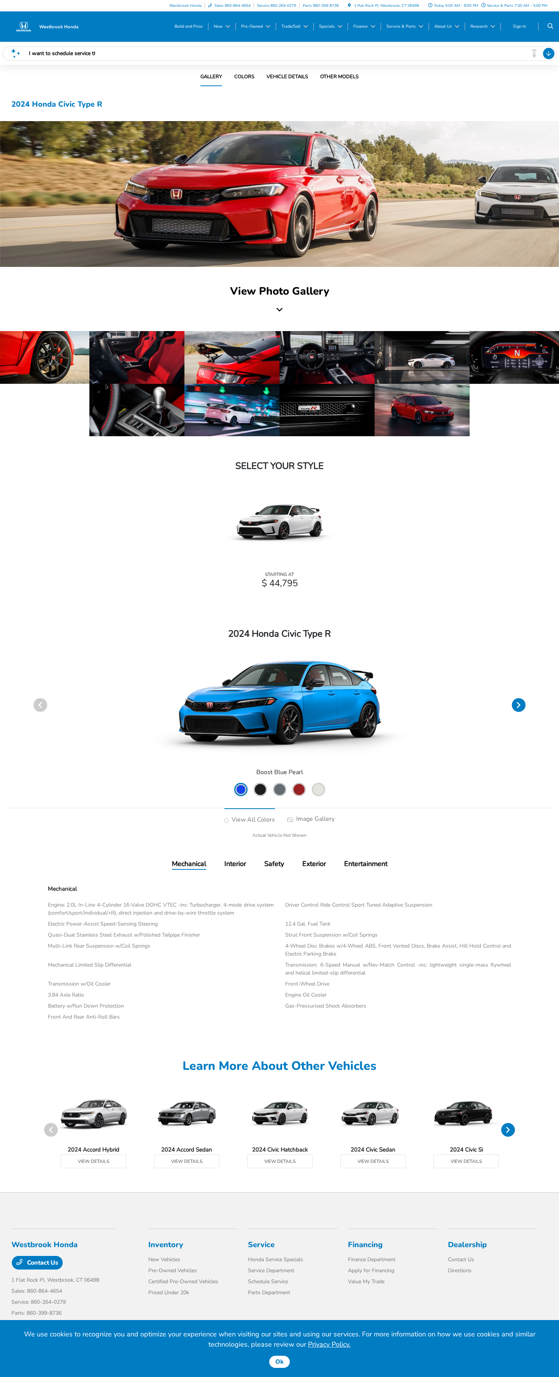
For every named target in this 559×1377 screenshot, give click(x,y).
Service (261, 1245)
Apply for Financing (371, 1270)
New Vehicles (164, 1259)
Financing (365, 1245)
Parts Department (269, 1292)
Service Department (271, 1270)
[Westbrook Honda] (45, 26)
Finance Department (371, 1259)
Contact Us (41, 1263)
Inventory (165, 1245)
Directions (460, 1270)
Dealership (467, 1245)
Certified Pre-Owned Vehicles (183, 1281)
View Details (93, 1161)
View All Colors (252, 819)
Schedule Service (268, 1281)
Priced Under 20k (168, 1292)
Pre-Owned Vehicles (172, 1270)
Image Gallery (315, 819)
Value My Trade (366, 1281)
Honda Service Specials (275, 1259)
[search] (550, 26)
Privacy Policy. (329, 1344)
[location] (349, 5)
